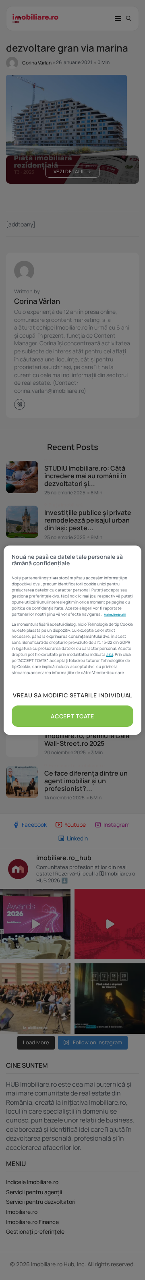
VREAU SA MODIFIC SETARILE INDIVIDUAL (72, 695)
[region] (72, 640)
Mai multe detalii (115, 614)
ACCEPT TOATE (72, 716)
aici (109, 654)
